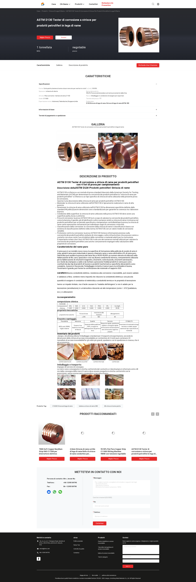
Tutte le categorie (103, 557)
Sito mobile (95, 575)
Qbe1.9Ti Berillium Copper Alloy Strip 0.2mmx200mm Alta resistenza (142, 451)
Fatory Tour (77, 545)
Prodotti (44, 11)
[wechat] (60, 492)
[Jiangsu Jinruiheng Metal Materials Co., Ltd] (43, 4)
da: (95, 502)
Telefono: (97, 512)
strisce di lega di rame (57, 11)
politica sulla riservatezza (109, 575)
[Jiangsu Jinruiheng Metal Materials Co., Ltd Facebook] (38, 559)
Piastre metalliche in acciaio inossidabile (106, 542)
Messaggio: (98, 478)
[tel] (66, 492)
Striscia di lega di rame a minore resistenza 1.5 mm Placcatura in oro (81, 451)
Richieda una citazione (148, 65)
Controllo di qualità (79, 549)
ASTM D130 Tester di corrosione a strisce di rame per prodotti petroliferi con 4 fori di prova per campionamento (98, 183)
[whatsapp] (54, 492)
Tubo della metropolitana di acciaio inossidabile (105, 548)
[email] (49, 492)
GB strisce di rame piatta (112, 406)
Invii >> (128, 566)
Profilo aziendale (78, 541)
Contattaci (100, 523)
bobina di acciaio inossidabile (106, 553)
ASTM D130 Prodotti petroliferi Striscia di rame (102, 187)
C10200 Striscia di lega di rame (62, 406)
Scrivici (63, 37)
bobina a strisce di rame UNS (88, 406)
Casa (38, 11)
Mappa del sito (84, 575)
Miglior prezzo (45, 37)
